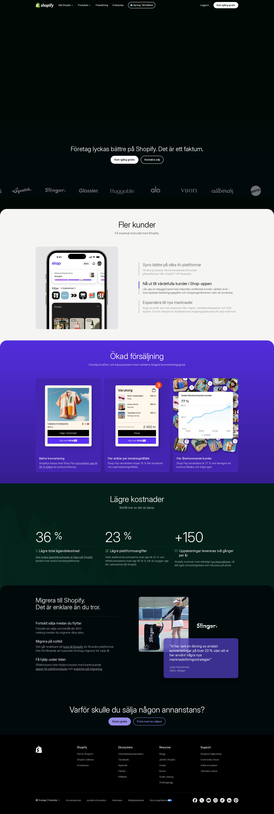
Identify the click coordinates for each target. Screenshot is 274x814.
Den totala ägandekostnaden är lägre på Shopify (64, 557)
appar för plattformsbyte (51, 669)
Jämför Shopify (167, 759)
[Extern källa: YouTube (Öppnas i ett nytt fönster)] (208, 800)
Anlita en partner (209, 765)
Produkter (83, 5)
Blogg (162, 753)
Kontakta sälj (152, 159)
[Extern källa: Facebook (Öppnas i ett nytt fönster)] (195, 800)
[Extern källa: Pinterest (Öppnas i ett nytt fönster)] (236, 800)
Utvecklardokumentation (130, 753)
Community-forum (210, 759)
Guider (162, 765)
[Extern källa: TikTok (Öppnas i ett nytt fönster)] (222, 800)
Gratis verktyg (166, 776)
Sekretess (117, 800)
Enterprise (118, 5)
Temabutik (123, 759)
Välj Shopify (64, 5)
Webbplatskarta (136, 800)
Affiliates (122, 776)
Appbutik (122, 765)
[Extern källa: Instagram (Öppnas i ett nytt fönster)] (215, 800)
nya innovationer (220, 561)
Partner (122, 771)
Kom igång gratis (226, 5)
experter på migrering (88, 669)
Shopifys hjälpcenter (211, 753)
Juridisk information (96, 800)
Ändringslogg (166, 782)
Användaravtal (73, 800)
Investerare (83, 765)
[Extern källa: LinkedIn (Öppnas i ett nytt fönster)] (229, 800)
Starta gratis (119, 721)
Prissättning (102, 5)
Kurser (162, 771)
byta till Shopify (73, 646)
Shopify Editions (85, 759)
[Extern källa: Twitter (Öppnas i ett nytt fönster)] (202, 800)
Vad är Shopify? (85, 753)
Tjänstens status (209, 771)
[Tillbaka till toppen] (39, 749)
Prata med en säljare (149, 721)
